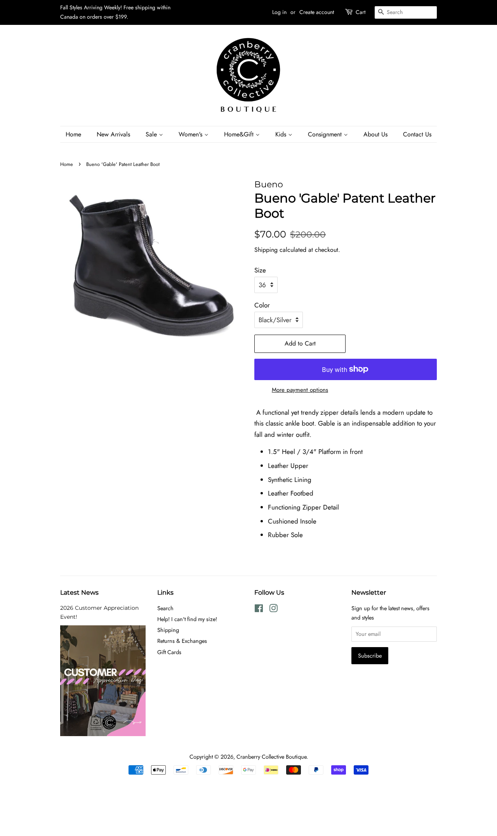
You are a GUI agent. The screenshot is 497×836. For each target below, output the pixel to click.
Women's (191, 134)
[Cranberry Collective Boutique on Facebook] (258, 610)
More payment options (300, 390)
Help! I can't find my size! (187, 619)
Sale (152, 134)
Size (260, 270)
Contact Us (417, 134)
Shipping (266, 249)
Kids (281, 134)
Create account (316, 12)
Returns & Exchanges (182, 641)
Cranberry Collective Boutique (271, 757)
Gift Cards (169, 652)
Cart (360, 12)
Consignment (326, 134)
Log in (279, 12)
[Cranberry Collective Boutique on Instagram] (273, 610)
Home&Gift (239, 134)
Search (165, 608)
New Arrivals (113, 134)
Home (73, 134)
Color (262, 305)
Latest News (79, 592)
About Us (375, 134)
